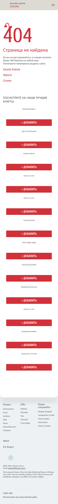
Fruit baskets (25, 423)
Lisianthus (7, 431)
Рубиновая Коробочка (29, 287)
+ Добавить (29, 122)
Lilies (5, 420)
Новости (7, 75)
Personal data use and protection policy (20, 497)
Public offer (8, 493)
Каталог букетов (11, 69)
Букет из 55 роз (29, 176)
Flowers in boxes (44, 426)
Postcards (24, 420)
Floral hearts (43, 422)
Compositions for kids (46, 415)
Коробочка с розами (29, 354)
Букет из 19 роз (29, 198)
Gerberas (6, 416)
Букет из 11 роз (29, 309)
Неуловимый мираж (29, 332)
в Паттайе (14, 6)
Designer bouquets (45, 412)
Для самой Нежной (29, 131)
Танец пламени (29, 220)
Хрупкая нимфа (29, 154)
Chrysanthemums (9, 427)
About (6, 441)
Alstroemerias (8, 409)
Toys (22, 416)
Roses (5, 413)
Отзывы (7, 80)
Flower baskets (43, 419)
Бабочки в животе (29, 109)
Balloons (24, 409)
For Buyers (8, 447)
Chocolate (24, 412)
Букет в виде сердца (29, 243)
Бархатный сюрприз (29, 265)
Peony (5, 423)
